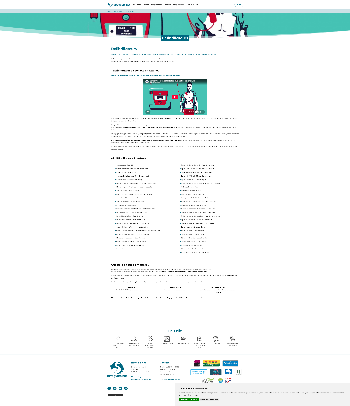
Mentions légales (137, 377)
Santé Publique (118, 11)
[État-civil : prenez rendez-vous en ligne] (199, 335)
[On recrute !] (216, 335)
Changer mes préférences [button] (209, 399)
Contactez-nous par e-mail (170, 379)
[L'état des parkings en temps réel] (232, 335)
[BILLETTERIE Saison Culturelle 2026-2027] (117, 335)
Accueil (109, 11)
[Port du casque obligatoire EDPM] (134, 335)
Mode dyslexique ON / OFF (115, 395)
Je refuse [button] (194, 399)
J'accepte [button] (184, 399)
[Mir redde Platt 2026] (183, 335)
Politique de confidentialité (141, 379)
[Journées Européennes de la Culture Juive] (150, 335)
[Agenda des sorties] (167, 335)
